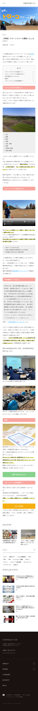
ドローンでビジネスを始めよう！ (14, 71)
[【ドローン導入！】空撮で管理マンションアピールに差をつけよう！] (28, 534)
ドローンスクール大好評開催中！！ (15, 81)
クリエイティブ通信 (18, 559)
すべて (5, 556)
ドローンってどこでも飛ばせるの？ (15, 74)
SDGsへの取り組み (26, 694)
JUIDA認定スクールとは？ (12, 76)
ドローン (12, 44)
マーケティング (7, 564)
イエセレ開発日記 (21, 556)
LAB (29, 556)
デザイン (28, 559)
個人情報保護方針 (17, 694)
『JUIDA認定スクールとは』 (16, 322)
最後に (7, 78)
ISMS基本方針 (9, 694)
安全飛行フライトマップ (20, 271)
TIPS (9, 559)
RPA (5, 559)
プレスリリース (27, 562)
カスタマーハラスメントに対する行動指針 (14, 696)
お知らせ (16, 564)
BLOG (5, 685)
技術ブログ (12, 556)
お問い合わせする (9, 650)
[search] (34, 550)
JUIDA (32, 54)
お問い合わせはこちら (19, 474)
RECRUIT (6, 680)
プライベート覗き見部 (15, 562)
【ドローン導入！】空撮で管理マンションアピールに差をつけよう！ (27, 542)
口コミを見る (19, 506)
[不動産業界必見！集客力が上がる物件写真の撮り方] (10, 534)
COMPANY (6, 674)
